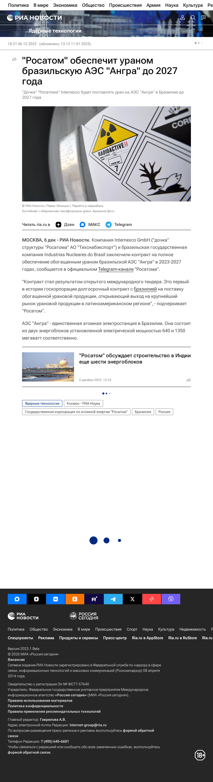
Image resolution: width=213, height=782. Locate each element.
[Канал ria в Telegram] (113, 599)
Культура (166, 629)
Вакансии (16, 659)
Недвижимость (192, 629)
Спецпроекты (20, 638)
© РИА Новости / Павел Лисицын (45, 206)
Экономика (62, 629)
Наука (148, 629)
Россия (164, 412)
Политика (16, 629)
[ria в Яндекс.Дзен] (36, 599)
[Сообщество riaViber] (171, 599)
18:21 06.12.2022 (22, 44)
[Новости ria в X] (132, 599)
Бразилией (145, 289)
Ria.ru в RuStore (182, 638)
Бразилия (143, 412)
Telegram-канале (116, 269)
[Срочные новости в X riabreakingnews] (151, 599)
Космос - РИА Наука (83, 403)
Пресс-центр (115, 638)
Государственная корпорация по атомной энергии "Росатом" (76, 412)
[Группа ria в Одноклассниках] (74, 599)
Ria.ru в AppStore (147, 638)
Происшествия (108, 629)
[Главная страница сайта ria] (34, 17)
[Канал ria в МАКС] (17, 599)
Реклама (46, 638)
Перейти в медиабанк (87, 206)
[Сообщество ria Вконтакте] (55, 599)
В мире (84, 629)
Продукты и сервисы (78, 638)
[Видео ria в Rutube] (94, 599)
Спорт (132, 629)
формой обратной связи (29, 752)
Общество (39, 629)
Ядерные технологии (42, 403)
